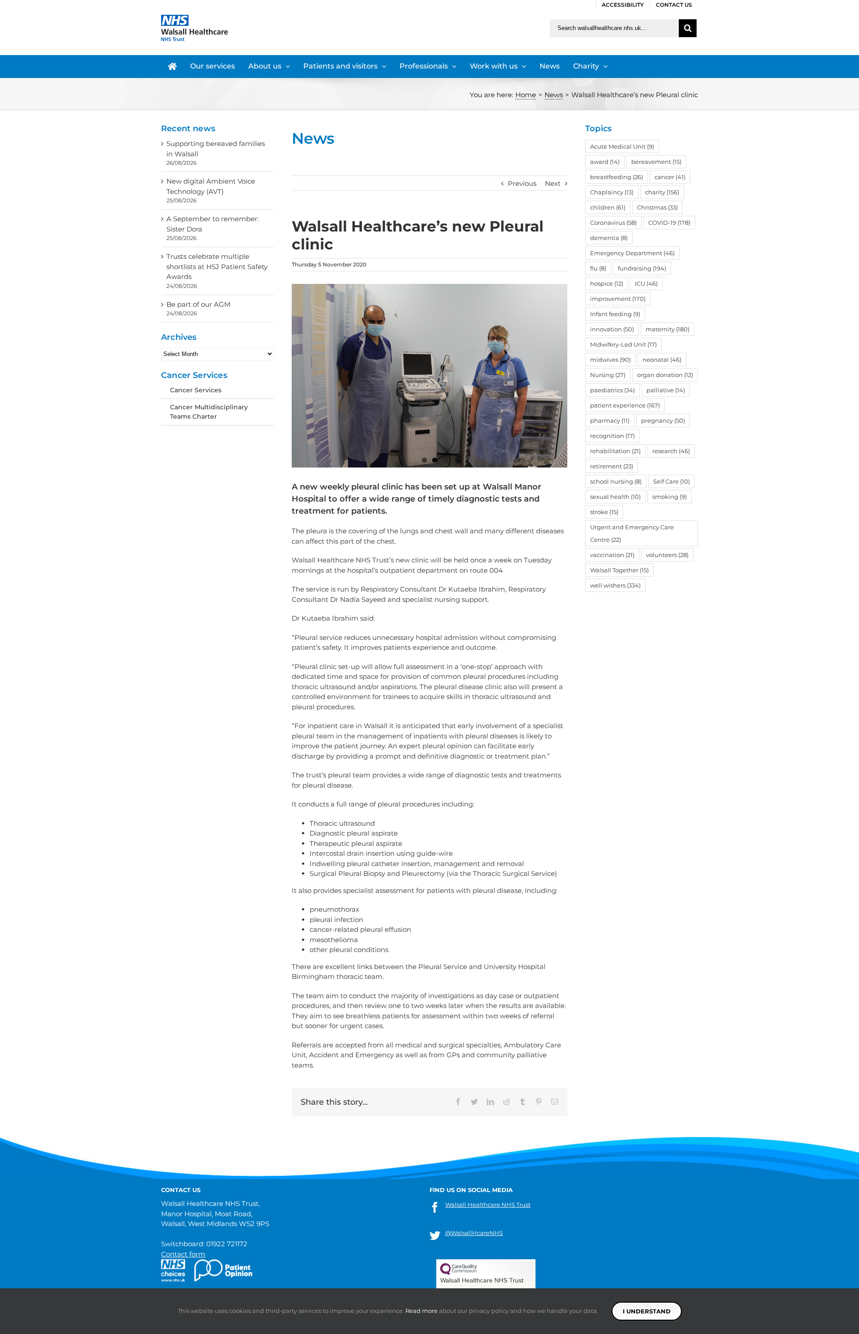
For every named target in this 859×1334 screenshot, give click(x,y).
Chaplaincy (612, 192)
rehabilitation (615, 451)
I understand (647, 1311)
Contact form (183, 1254)
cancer (670, 176)
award (605, 161)
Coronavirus (613, 222)
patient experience (625, 405)
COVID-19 (669, 222)
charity (662, 192)
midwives (610, 359)
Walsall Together (619, 570)
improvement (618, 298)
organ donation (665, 374)
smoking (669, 496)
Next (553, 183)
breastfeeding (616, 176)
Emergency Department (632, 253)
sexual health (615, 496)
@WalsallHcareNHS (474, 1232)
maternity (667, 329)
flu (598, 268)
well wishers (615, 585)
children (607, 207)
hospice (606, 283)
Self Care (671, 481)
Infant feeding (615, 313)
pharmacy (609, 420)
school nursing (616, 481)
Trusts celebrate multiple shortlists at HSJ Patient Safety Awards (217, 266)
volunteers (667, 554)
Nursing (607, 374)
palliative (665, 390)
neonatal (661, 359)
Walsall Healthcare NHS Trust (488, 1204)
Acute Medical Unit (622, 146)
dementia (609, 237)
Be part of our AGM (198, 304)
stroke (604, 511)
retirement (611, 466)
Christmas (657, 207)
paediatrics (612, 390)
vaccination (612, 554)
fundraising (642, 268)
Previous (522, 183)
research (671, 451)
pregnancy (663, 420)
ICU (646, 283)
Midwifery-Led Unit (623, 344)
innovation (612, 329)
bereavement (656, 161)
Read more (421, 1310)
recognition (612, 435)
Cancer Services (195, 390)
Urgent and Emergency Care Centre (632, 533)
